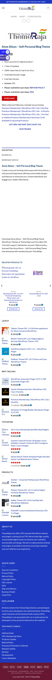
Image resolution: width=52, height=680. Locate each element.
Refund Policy (7, 576)
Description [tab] (7, 150)
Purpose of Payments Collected (15, 645)
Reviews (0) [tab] (6, 155)
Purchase (9, 98)
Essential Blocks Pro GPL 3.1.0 (38, 295)
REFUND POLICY (37, 87)
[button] (3, 8)
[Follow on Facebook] (4, 555)
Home (14, 16)
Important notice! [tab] (10, 160)
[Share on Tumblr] (35, 135)
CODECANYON (34, 16)
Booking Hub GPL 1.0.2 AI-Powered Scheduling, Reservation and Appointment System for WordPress (13, 298)
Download (13, 309)
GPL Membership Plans (11, 636)
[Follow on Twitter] (13, 555)
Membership (24, 671)
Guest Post (6, 595)
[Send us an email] (17, 555)
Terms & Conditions (10, 570)
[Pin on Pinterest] (26, 135)
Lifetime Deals (8, 633)
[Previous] (1, 290)
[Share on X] (13, 135)
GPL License (7, 582)
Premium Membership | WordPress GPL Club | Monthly (25, 108)
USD (5, 52)
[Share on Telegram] (39, 135)
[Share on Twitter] (17, 135)
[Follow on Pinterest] (21, 555)
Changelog (13, 671)
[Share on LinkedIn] (30, 135)
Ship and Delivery (9, 588)
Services (5, 652)
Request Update (8, 648)
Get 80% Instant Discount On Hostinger (25, 126)
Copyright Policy (9, 579)
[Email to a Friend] (21, 135)
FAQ (32, 92)
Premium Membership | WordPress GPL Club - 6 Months (25, 111)
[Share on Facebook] (8, 135)
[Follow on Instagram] (8, 555)
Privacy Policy (7, 573)
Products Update (9, 639)
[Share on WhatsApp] (4, 135)
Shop (22, 16)
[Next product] (24, 21)
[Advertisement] (26, 210)
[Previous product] (28, 21)
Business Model (8, 592)
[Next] (50, 290)
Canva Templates (9, 658)
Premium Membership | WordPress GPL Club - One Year (25, 114)
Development (7, 655)
